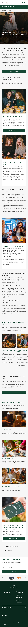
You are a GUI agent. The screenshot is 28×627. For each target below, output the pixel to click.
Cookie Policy (12, 622)
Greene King (5, 611)
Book (23, 2)
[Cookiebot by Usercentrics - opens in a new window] (21, 289)
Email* (3, 565)
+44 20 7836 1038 (7, 594)
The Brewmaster (6, 607)
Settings (22, 328)
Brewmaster (4, 10)
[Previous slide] (3, 578)
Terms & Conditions (5, 624)
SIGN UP (14, 571)
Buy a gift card (14, 538)
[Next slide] (25, 578)
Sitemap (21, 622)
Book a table (14, 71)
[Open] (2, 2)
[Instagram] (6, 615)
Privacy (17, 622)
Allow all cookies (14, 332)
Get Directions (19, 602)
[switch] (25, 315)
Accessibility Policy (5, 622)
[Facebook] (2, 615)
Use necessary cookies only (14, 336)
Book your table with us (14, 392)
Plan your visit (14, 130)
